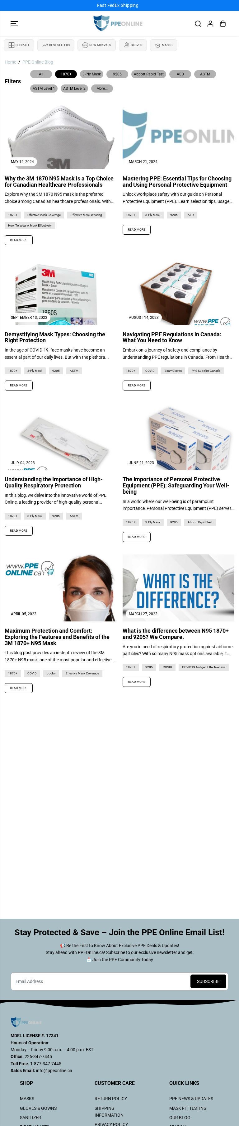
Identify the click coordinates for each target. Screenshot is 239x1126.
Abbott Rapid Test (149, 74)
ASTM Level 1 (44, 88)
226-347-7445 (38, 1056)
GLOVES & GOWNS (38, 1108)
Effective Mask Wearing (86, 215)
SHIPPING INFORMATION (109, 1112)
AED (180, 74)
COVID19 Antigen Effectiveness (203, 667)
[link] (119, 1022)
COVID (150, 370)
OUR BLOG (179, 1117)
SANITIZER (30, 1117)
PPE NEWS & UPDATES (191, 1098)
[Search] (198, 23)
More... (102, 88)
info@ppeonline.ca (54, 1070)
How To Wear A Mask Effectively (30, 225)
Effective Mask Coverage (44, 215)
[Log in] (210, 23)
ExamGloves (173, 370)
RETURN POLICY (111, 1098)
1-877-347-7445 (45, 1063)
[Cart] (222, 23)
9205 (117, 74)
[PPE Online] (118, 24)
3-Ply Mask (91, 74)
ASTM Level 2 (74, 88)
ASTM (205, 74)
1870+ (66, 74)
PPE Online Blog (37, 62)
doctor (51, 673)
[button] (14, 23)
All (41, 74)
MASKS (27, 1098)
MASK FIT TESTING (188, 1108)
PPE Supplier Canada (206, 370)
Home (10, 62)
